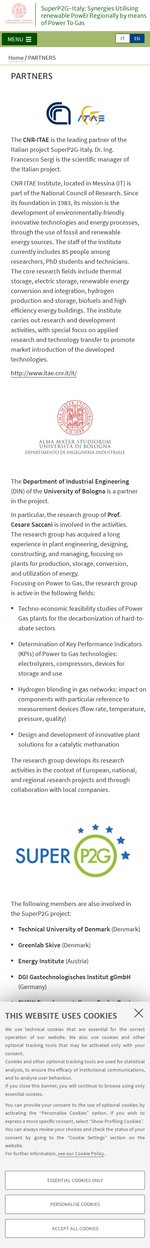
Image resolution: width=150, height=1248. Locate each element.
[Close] (139, 1013)
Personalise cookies (75, 1204)
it (123, 38)
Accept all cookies (75, 1228)
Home (16, 58)
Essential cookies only (75, 1180)
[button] (19, 39)
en (137, 38)
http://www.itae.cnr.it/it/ (44, 373)
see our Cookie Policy (81, 1153)
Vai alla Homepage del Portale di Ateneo (19, 14)
